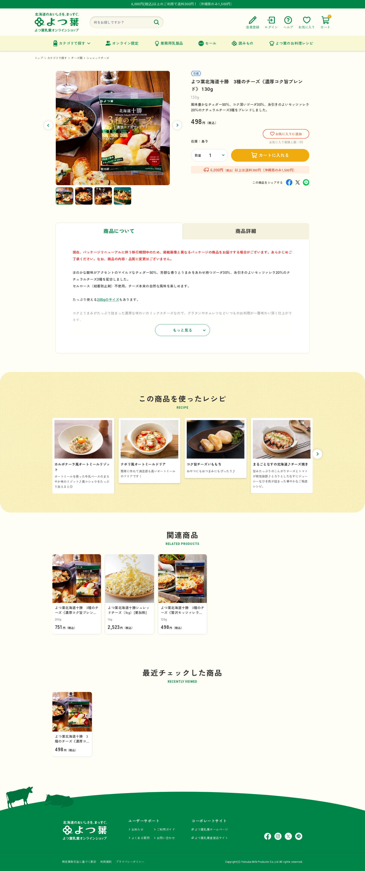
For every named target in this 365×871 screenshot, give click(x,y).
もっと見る (182, 330)
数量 (198, 155)
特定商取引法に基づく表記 (79, 861)
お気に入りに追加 (288, 134)
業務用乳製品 (172, 43)
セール (211, 43)
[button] (48, 125)
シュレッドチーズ (98, 58)
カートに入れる (274, 155)
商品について (119, 231)
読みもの (245, 43)
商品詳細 (246, 231)
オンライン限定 (125, 43)
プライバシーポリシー (130, 861)
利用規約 (106, 861)
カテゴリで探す (72, 43)
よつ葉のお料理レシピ (294, 43)
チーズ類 (76, 58)
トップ (39, 58)
